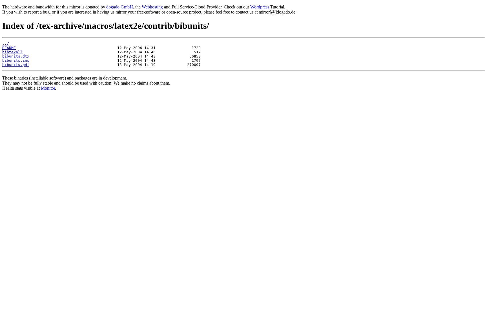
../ (5, 43)
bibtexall (12, 52)
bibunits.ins (15, 60)
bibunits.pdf (15, 65)
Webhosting (152, 7)
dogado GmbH (119, 7)
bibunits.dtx (15, 56)
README (9, 48)
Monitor (48, 88)
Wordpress (259, 7)
